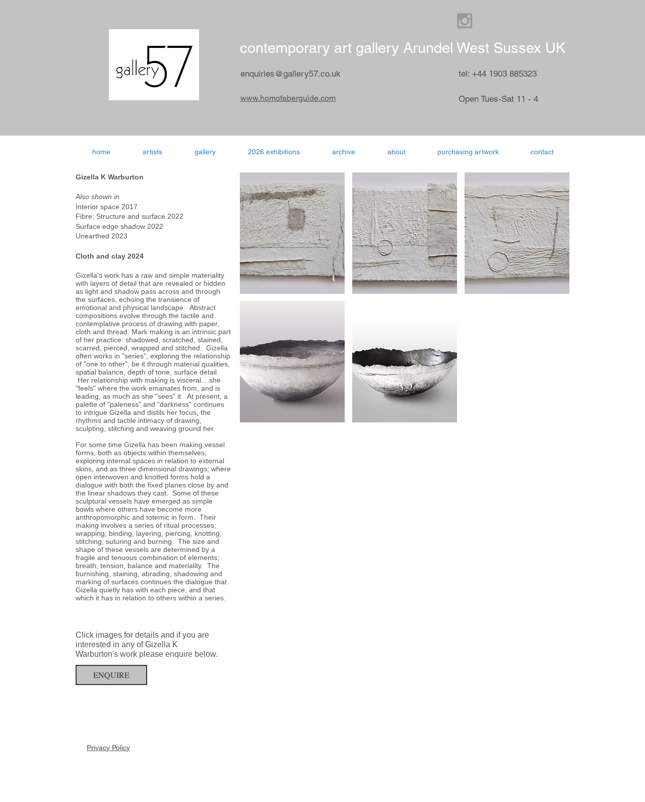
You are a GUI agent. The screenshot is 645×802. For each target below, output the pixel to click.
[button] (274, 151)
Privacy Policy (108, 748)
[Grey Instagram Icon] (464, 20)
